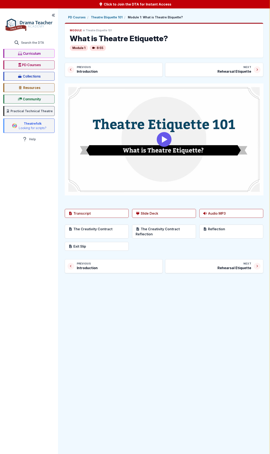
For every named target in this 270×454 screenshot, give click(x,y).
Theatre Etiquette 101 (107, 17)
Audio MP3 (216, 213)
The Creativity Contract (101, 229)
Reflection (231, 229)
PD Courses (77, 17)
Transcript (82, 213)
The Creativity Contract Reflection (159, 231)
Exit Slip (94, 246)
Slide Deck (149, 213)
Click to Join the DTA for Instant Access (137, 4)
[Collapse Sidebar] (53, 15)
